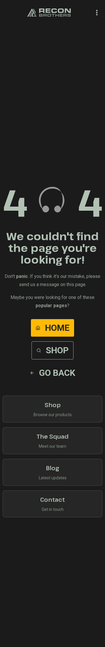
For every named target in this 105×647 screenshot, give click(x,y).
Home (57, 328)
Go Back (57, 373)
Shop (57, 350)
